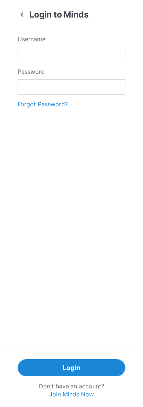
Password (31, 71)
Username (31, 39)
